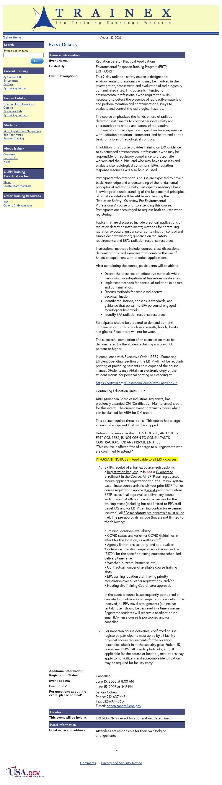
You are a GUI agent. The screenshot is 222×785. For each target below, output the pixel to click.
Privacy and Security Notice (121, 763)
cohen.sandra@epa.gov (124, 705)
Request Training (13, 138)
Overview (9, 154)
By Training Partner (15, 88)
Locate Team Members (17, 186)
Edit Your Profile (13, 135)
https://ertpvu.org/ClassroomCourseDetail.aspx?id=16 (137, 382)
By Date (8, 84)
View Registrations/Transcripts (22, 131)
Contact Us (10, 158)
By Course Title (12, 77)
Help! (6, 162)
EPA (5, 202)
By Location (10, 80)
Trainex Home (12, 37)
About (7, 182)
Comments (88, 763)
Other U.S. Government (17, 205)
